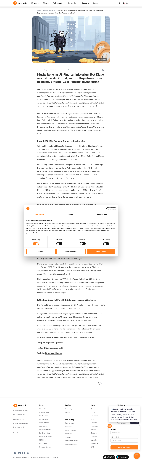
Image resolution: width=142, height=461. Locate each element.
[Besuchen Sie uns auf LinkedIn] (19, 453)
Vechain (93, 440)
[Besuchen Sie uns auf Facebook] (15, 453)
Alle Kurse (94, 409)
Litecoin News (44, 423)
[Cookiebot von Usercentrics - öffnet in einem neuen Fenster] (106, 208)
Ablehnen (41, 251)
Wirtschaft (57, 3)
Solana (93, 429)
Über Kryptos (69, 423)
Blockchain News (45, 429)
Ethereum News (44, 412)
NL (14, 432)
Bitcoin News (43, 409)
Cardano (94, 423)
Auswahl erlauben (71, 251)
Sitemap (55, 457)
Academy (68, 434)
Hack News (43, 443)
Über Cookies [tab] (102, 214)
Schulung (68, 437)
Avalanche (94, 443)
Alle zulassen (101, 251)
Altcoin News (43, 426)
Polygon (94, 436)
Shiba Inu (94, 433)
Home (39, 10)
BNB (92, 447)
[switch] (59, 243)
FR (17, 432)
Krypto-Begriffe (70, 430)
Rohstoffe (72, 3)
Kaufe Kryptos (70, 409)
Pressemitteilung (48, 10)
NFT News (42, 440)
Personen (68, 427)
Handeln (68, 412)
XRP (92, 419)
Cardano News (44, 419)
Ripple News (43, 416)
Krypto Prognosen (71, 441)
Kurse (95, 3)
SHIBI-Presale (77, 305)
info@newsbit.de (19, 414)
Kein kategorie (101, 59)
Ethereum (94, 416)
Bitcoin (93, 412)
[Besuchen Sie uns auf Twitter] (27, 453)
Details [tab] (71, 214)
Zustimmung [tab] (39, 214)
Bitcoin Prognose (71, 444)
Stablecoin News (45, 433)
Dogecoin (94, 426)
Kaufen (84, 3)
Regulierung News (45, 436)
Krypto (34, 3)
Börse (45, 3)
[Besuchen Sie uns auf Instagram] (23, 453)
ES (20, 432)
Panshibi (63, 123)
